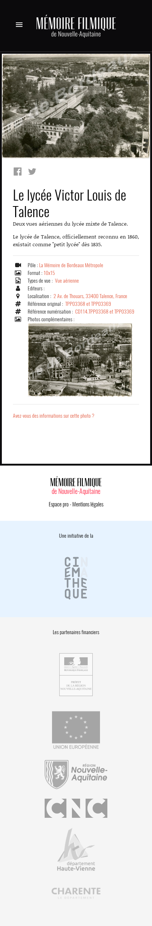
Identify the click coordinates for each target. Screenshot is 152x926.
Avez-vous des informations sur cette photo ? (53, 415)
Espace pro (59, 504)
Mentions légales (87, 504)
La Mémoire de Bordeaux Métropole (71, 265)
